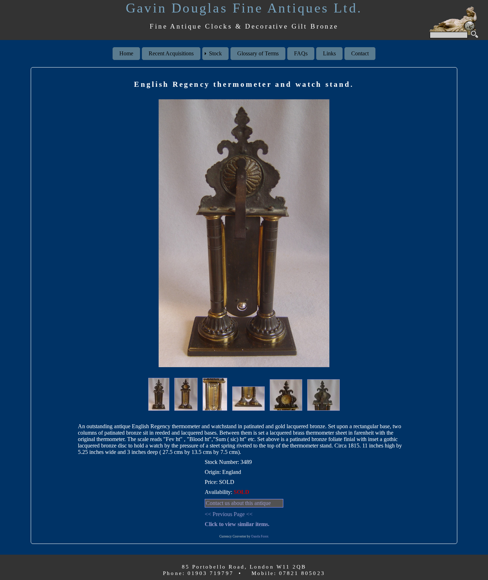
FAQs (301, 53)
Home (126, 53)
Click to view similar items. (237, 524)
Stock (215, 53)
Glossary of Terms (258, 53)
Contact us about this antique (238, 503)
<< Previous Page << (229, 514)
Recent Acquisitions (171, 53)
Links (329, 53)
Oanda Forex (260, 536)
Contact (360, 53)
